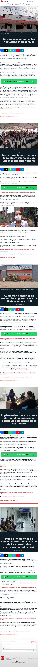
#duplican (7, 113)
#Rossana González (18, 253)
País (19, 152)
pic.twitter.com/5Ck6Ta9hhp (21, 368)
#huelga (6, 253)
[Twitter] (31, 658)
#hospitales (23, 113)
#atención (7, 377)
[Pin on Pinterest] (18, 50)
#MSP (6, 631)
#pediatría (10, 496)
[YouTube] (36, 658)
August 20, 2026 (26, 369)
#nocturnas (17, 113)
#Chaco (11, 377)
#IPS (6, 496)
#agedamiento (21, 496)
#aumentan (21, 377)
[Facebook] (29, 658)
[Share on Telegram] (14, 50)
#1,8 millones (11, 631)
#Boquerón (16, 377)
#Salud (31, 377)
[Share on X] (6, 50)
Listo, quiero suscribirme (31, 650)
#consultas (12, 113)
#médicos (11, 253)
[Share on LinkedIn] (22, 50)
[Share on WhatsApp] (10, 50)
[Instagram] (34, 658)
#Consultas (16, 631)
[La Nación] (4, 1)
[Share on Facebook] (2, 50)
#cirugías (24, 253)
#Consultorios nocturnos (25, 631)
